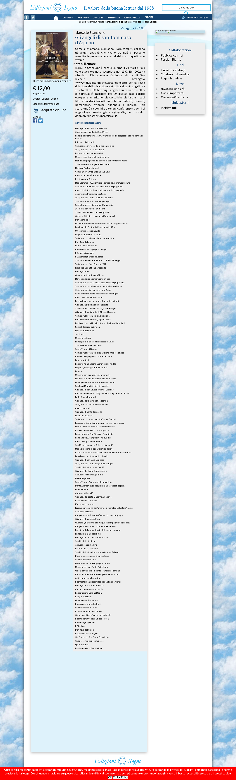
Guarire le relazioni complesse (89, 640)
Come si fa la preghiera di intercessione (93, 356)
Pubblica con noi (172, 55)
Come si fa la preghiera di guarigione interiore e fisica (99, 352)
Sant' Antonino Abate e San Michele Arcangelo (96, 293)
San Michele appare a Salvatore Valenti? (94, 445)
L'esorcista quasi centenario (88, 441)
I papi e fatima (81, 644)
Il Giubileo (79, 626)
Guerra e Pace (81, 489)
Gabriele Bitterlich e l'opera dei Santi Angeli (95, 216)
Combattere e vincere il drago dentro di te (94, 145)
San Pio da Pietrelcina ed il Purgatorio (92, 212)
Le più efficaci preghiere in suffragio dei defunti (97, 301)
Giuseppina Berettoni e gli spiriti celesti (93, 319)
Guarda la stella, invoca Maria (89, 275)
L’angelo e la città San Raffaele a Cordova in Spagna (99, 515)
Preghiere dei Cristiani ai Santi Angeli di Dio (95, 227)
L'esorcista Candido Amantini (89, 297)
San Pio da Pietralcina (85, 559)
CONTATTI (98, 17)
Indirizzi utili (169, 108)
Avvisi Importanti (172, 93)
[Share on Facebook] (35, 120)
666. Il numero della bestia (87, 578)
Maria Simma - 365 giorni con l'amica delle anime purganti (102, 182)
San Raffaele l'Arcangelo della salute (92, 164)
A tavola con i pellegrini (86, 544)
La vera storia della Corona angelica (92, 430)
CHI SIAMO (68, 17)
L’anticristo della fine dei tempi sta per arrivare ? (97, 574)
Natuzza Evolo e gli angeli (87, 168)
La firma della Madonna (86, 548)
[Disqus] (89, 702)
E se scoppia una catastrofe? (88, 604)
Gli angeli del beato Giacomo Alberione (93, 496)
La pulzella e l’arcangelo (86, 633)
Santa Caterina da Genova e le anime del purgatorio (99, 282)
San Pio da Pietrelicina (85, 541)
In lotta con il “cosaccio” (86, 500)
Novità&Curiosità (173, 89)
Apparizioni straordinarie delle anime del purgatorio (99, 190)
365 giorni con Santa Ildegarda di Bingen (94, 463)
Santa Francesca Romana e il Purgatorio (94, 205)
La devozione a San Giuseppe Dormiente (94, 434)
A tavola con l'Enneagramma (89, 474)
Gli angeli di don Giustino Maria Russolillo (94, 389)
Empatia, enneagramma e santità (91, 367)
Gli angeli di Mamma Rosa (87, 519)
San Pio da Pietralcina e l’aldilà (89, 467)
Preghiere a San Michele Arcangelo (91, 267)
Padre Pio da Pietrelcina (86, 245)
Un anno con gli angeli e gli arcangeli (92, 374)
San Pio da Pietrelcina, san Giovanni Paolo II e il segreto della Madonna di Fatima (109, 137)
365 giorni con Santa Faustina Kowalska (94, 197)
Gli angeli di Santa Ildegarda (88, 411)
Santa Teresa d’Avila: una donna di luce (93, 482)
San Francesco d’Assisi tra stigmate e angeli (95, 308)
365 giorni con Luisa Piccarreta (89, 149)
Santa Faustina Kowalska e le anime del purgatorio (99, 186)
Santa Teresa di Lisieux (86, 349)
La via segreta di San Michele (88, 648)
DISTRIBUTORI (113, 17)
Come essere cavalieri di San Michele (92, 132)
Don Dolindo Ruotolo (84, 241)
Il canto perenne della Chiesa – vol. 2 (92, 618)
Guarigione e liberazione (86, 600)
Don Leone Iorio (82, 219)
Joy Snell (79, 334)
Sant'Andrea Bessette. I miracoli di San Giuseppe (97, 260)
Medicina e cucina (84, 415)
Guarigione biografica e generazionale (93, 615)
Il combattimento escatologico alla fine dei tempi (98, 581)
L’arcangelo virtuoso (84, 504)
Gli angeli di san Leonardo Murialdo (91, 537)
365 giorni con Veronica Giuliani (90, 208)
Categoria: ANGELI (133, 28)
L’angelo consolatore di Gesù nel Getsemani (95, 526)
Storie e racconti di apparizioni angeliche (94, 448)
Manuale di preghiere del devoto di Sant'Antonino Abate (101, 160)
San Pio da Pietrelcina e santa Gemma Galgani (97, 552)
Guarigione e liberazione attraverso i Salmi (95, 382)
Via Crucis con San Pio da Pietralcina (92, 637)
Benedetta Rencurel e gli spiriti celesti (92, 563)
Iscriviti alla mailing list (198, 17)
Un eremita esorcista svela (87, 230)
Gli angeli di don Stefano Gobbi (89, 585)
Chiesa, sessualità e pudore (88, 175)
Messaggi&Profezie (174, 97)
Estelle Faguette (82, 478)
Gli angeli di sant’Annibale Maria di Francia (95, 312)
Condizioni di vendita (175, 74)
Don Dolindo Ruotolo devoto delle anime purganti (98, 530)
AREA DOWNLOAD (132, 17)
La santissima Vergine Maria (88, 592)
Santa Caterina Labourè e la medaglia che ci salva (98, 286)
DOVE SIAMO (83, 17)
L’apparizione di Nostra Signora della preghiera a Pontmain (102, 393)
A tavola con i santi (84, 511)
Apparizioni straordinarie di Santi (90, 193)
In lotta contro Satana (85, 179)
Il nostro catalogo (173, 70)
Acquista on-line (53, 109)
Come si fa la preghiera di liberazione (92, 315)
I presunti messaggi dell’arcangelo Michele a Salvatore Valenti (104, 507)
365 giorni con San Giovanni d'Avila (91, 404)
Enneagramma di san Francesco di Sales (94, 341)
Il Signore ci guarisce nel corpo (89, 256)
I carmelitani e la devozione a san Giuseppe (95, 378)
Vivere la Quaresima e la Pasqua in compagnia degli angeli (102, 522)
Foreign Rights (171, 59)
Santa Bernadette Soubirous (88, 345)
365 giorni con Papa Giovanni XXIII (90, 264)
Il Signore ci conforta (84, 253)
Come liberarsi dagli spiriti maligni (91, 249)
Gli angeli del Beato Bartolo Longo (91, 471)
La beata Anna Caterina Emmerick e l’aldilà (95, 363)
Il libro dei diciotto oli (84, 142)
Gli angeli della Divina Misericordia (91, 400)
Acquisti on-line (171, 78)
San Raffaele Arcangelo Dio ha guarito (93, 437)
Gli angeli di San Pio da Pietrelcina (91, 128)
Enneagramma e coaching (87, 533)
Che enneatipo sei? (84, 493)
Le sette (78, 371)
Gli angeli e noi (82, 271)
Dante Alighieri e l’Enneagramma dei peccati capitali (100, 485)
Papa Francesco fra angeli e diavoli (91, 456)
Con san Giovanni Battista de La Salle (92, 171)
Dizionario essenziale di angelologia (92, 555)
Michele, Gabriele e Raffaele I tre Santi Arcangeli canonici (101, 223)
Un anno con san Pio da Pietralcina (91, 567)
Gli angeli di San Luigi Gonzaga (89, 459)
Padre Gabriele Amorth (85, 397)
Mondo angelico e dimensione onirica (92, 278)
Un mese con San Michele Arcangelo (92, 157)
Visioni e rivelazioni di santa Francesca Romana (97, 570)
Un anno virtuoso (83, 338)
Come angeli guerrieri (85, 622)
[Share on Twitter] (40, 120)
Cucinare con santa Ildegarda (89, 589)
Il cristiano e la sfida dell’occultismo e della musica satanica (103, 452)
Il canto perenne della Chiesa (88, 611)
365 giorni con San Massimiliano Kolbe (93, 290)
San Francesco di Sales (86, 607)
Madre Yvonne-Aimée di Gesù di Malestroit (95, 426)
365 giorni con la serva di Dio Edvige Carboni (95, 419)
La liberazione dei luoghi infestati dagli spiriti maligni (100, 323)
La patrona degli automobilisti (89, 153)
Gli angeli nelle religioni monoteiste (91, 304)
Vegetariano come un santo (88, 234)
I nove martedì (82, 360)
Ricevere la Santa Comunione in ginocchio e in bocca (99, 422)
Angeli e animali (83, 408)
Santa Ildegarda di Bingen (87, 326)
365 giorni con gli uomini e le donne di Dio (94, 238)
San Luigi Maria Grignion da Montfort (92, 386)
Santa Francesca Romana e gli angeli (92, 201)
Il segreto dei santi (83, 596)
